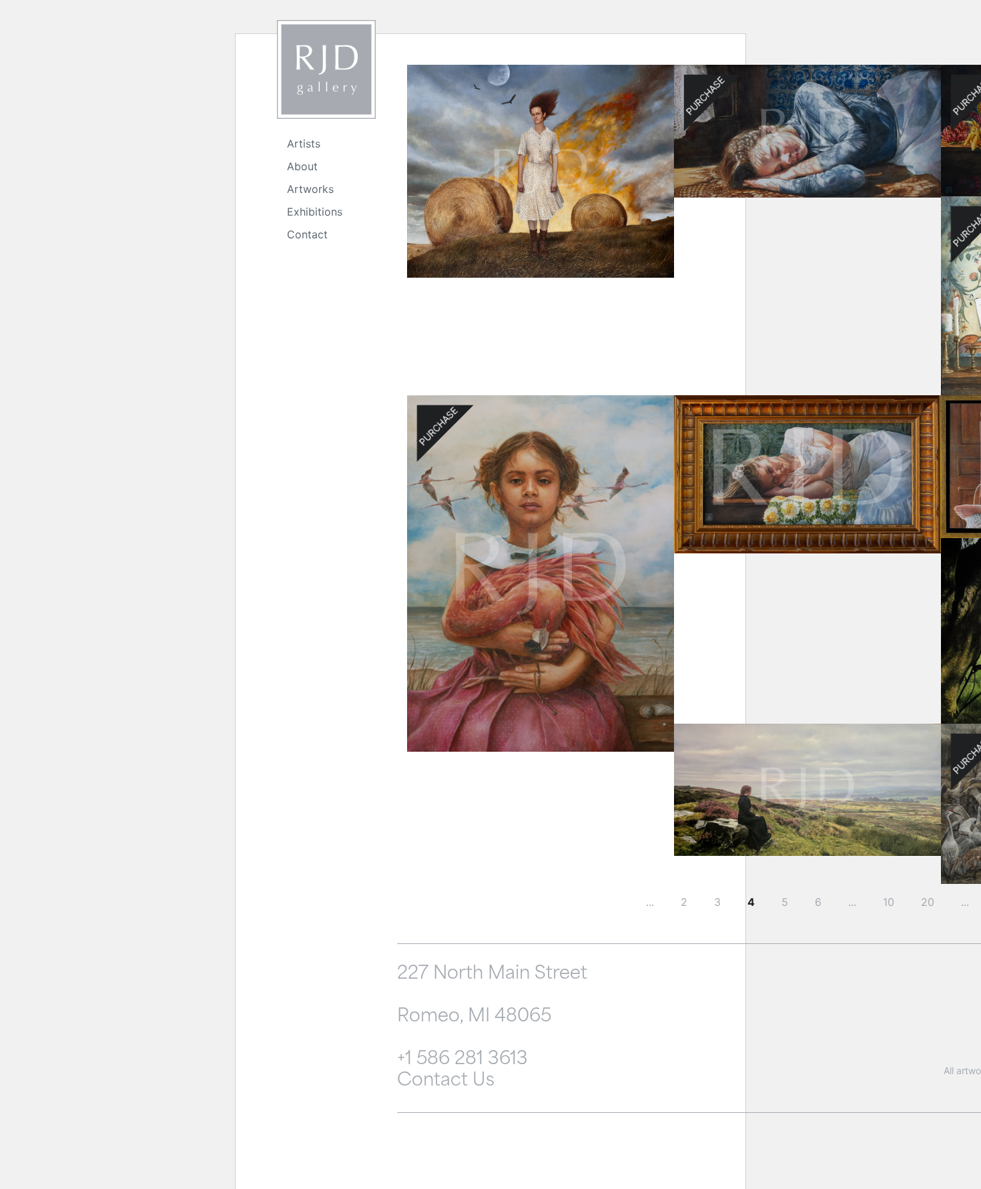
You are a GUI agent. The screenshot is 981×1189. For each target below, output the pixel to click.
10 (888, 902)
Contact (307, 234)
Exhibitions (314, 211)
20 (927, 902)
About (302, 166)
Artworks (310, 189)
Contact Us (446, 1081)
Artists (303, 143)
